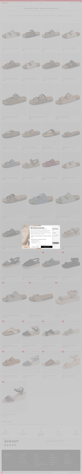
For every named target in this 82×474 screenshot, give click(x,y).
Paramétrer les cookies (35, 246)
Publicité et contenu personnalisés (35, 241)
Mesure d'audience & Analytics (35, 240)
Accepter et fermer (47, 246)
